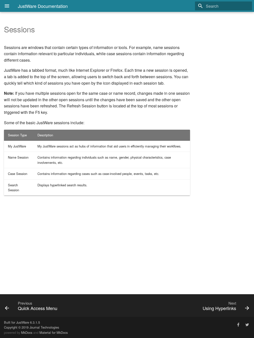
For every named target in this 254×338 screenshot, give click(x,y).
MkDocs (26, 332)
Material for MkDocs (53, 332)
